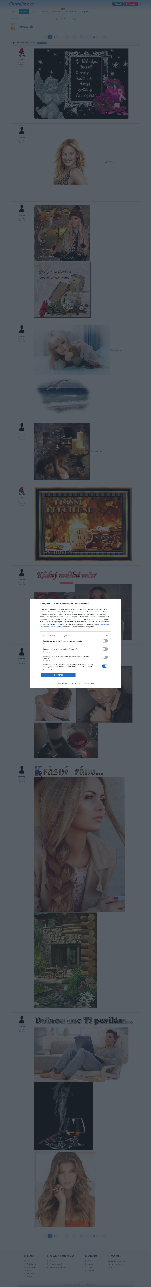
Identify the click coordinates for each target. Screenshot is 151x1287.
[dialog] (75, 643)
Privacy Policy (89, 683)
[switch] (105, 640)
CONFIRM (58, 675)
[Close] (116, 604)
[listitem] (75, 635)
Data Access (75, 683)
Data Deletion (62, 683)
